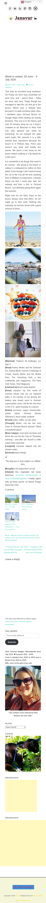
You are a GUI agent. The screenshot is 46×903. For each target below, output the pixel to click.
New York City (24, 538)
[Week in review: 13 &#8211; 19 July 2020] (12, 499)
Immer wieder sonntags (21, 535)
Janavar (22, 85)
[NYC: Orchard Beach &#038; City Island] (29, 499)
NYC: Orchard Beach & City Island (27, 506)
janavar (32, 535)
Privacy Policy (37, 895)
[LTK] (35, 11)
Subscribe (12, 642)
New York (15, 538)
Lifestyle (8, 538)
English (27, 2)
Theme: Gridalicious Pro (23, 900)
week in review (34, 538)
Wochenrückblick (11, 540)
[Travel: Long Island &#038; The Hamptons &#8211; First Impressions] (12, 516)
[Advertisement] (23, 48)
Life (8, 535)
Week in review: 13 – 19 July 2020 (11, 506)
